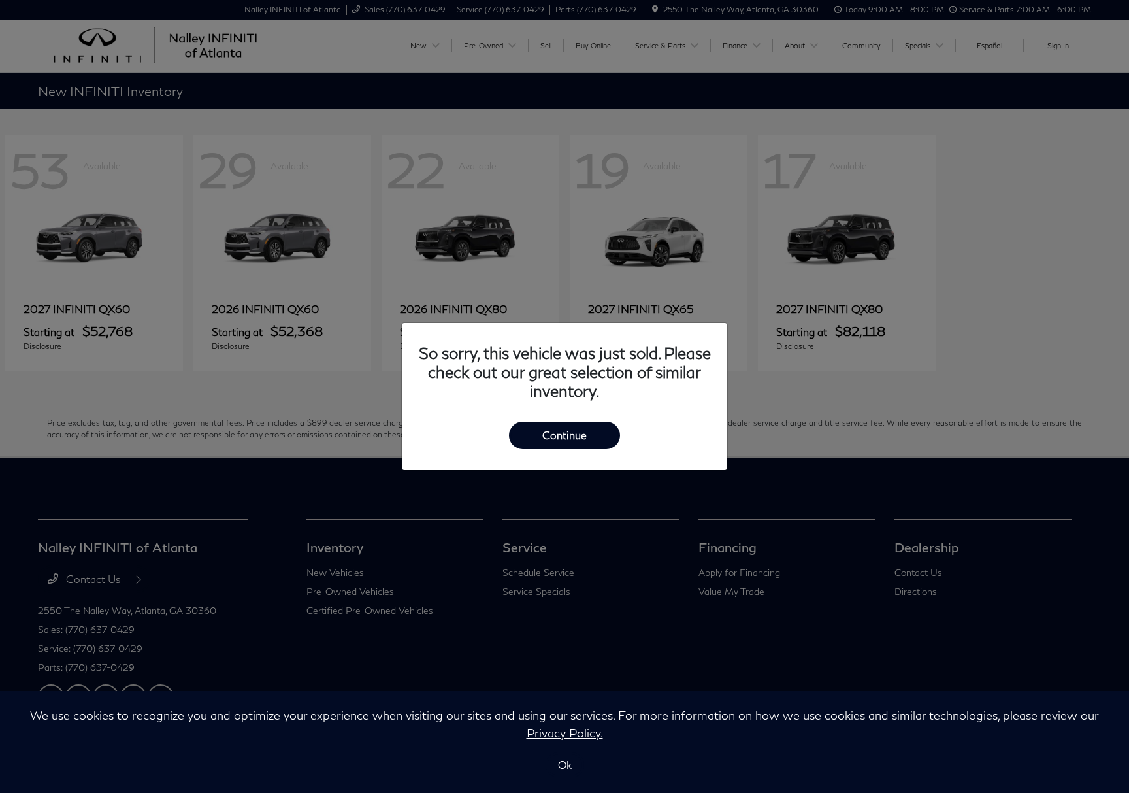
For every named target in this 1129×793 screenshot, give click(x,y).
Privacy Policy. (565, 733)
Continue (564, 435)
